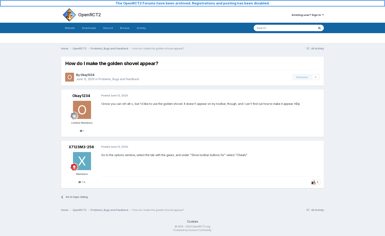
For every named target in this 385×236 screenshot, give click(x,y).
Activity (141, 28)
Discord (108, 28)
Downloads (89, 28)
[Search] (319, 28)
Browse (125, 28)
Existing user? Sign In (307, 14)
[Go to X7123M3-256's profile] (82, 161)
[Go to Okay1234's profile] (69, 77)
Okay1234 (87, 75)
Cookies (192, 221)
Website (70, 28)
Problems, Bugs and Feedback (118, 79)
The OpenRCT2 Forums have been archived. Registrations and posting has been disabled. (193, 3)
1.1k (83, 182)
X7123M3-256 (81, 147)
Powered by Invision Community (192, 230)
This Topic (303, 27)
